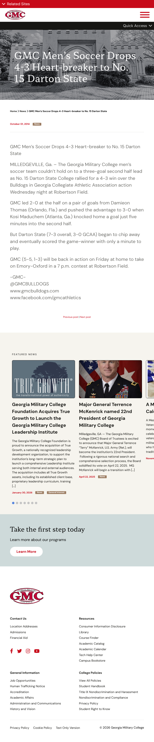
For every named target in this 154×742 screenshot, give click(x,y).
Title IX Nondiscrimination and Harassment (108, 692)
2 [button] (17, 503)
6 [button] (32, 503)
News (23, 111)
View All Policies (90, 680)
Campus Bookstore (92, 660)
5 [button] (28, 503)
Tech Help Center (91, 655)
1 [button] (13, 503)
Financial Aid (19, 638)
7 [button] (36, 503)
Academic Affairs (22, 697)
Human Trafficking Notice (27, 686)
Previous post (70, 317)
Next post (85, 317)
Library (84, 632)
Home (13, 111)
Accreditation (19, 692)
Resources (86, 618)
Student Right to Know (94, 709)
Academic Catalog (91, 643)
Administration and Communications (35, 703)
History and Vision (22, 709)
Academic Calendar (92, 649)
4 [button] (24, 503)
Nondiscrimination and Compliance (103, 697)
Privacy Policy (88, 703)
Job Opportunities (22, 680)
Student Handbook (92, 686)
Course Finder (89, 638)
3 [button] (21, 503)
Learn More (26, 551)
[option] (43, 427)
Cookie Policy (42, 728)
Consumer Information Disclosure (102, 626)
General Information (25, 673)
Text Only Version (68, 728)
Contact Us (18, 618)
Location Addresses (23, 626)
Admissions (18, 632)
